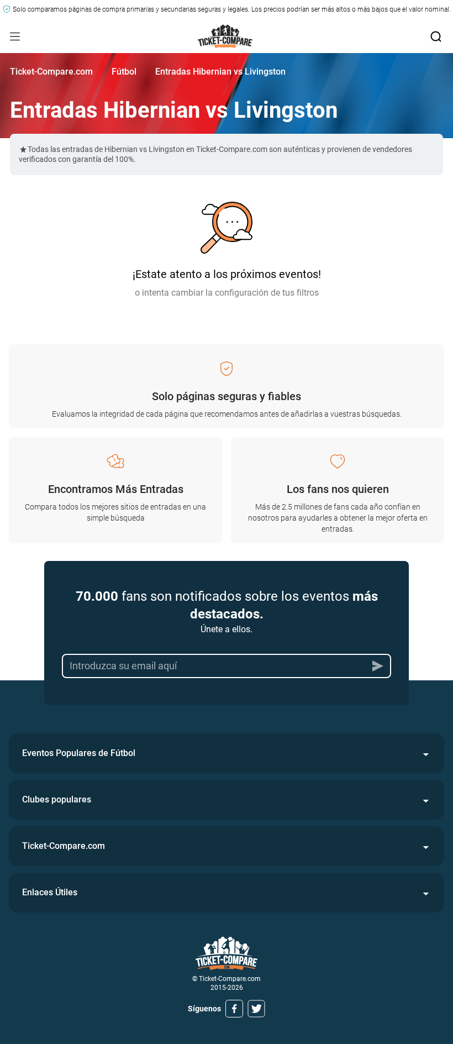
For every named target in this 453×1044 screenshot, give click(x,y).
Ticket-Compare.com (51, 71)
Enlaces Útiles (49, 892)
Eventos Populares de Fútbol (78, 753)
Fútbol (124, 71)
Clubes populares (56, 799)
